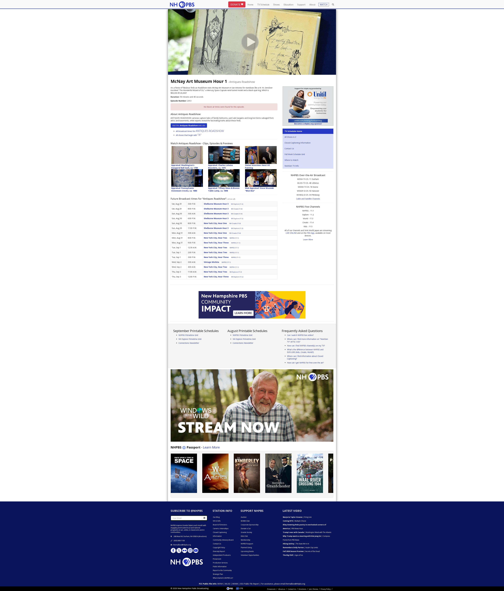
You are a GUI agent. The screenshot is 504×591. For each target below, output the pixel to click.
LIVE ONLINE (291, 233)
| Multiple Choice (294, 521)
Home (250, 4)
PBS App (310, 233)
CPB (241, 588)
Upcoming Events (247, 551)
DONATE (235, 4)
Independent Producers (222, 555)
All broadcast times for (200, 131)
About (312, 4)
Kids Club (244, 536)
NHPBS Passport (247, 544)
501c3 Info (217, 521)
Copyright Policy (219, 547)
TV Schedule (263, 4)
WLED (227, 583)
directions (202, 536)
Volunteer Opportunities (250, 555)
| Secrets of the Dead (301, 551)
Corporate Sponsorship (250, 525)
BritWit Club (245, 521)
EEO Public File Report (249, 583)
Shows (276, 4)
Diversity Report (219, 551)
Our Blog (216, 517)
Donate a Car (246, 528)
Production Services (220, 563)
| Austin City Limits (300, 547)
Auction (243, 517)
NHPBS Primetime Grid (188, 335)
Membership (245, 540)
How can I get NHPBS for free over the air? (305, 362)
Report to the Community (222, 570)
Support (301, 4)
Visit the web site (188, 125)
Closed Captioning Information (298, 142)
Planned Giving (246, 547)
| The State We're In (296, 544)
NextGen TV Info (292, 166)
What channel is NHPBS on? (223, 578)
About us (281, 589)
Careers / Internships (220, 528)
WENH (220, 583)
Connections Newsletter (188, 343)
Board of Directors (220, 525)
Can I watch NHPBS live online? (300, 335)
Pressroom (217, 559)
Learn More (308, 239)
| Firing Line (297, 517)
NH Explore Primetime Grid (189, 339)
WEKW (235, 583)
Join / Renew (313, 589)
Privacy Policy (326, 589)
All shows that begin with (188, 135)
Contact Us (289, 148)
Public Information (220, 566)
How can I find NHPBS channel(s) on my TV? (306, 345)
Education (288, 4)
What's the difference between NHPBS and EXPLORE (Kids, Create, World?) (305, 350)
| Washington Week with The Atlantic (307, 532)
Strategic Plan (218, 574)
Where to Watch (291, 160)
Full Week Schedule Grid (295, 154)
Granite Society (246, 532)
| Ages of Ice (293, 555)
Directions (302, 589)
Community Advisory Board (223, 540)
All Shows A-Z (290, 137)
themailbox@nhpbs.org (182, 545)
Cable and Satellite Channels (308, 198)
